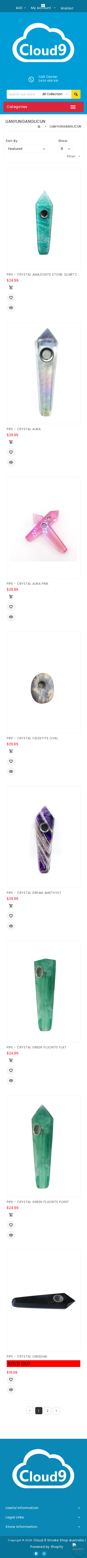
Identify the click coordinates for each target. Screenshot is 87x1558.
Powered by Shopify (46, 1547)
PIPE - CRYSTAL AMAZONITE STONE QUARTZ (42, 274)
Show (62, 141)
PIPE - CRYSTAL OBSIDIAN (27, 1356)
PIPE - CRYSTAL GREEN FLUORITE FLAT (36, 1047)
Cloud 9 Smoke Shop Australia (58, 1540)
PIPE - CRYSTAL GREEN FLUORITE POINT (38, 1202)
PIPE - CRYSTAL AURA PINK (27, 583)
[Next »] (56, 1410)
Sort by (11, 141)
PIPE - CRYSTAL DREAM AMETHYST (34, 892)
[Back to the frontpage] (39, 126)
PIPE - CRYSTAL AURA (24, 429)
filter (71, 156)
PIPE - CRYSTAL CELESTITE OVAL (32, 738)
